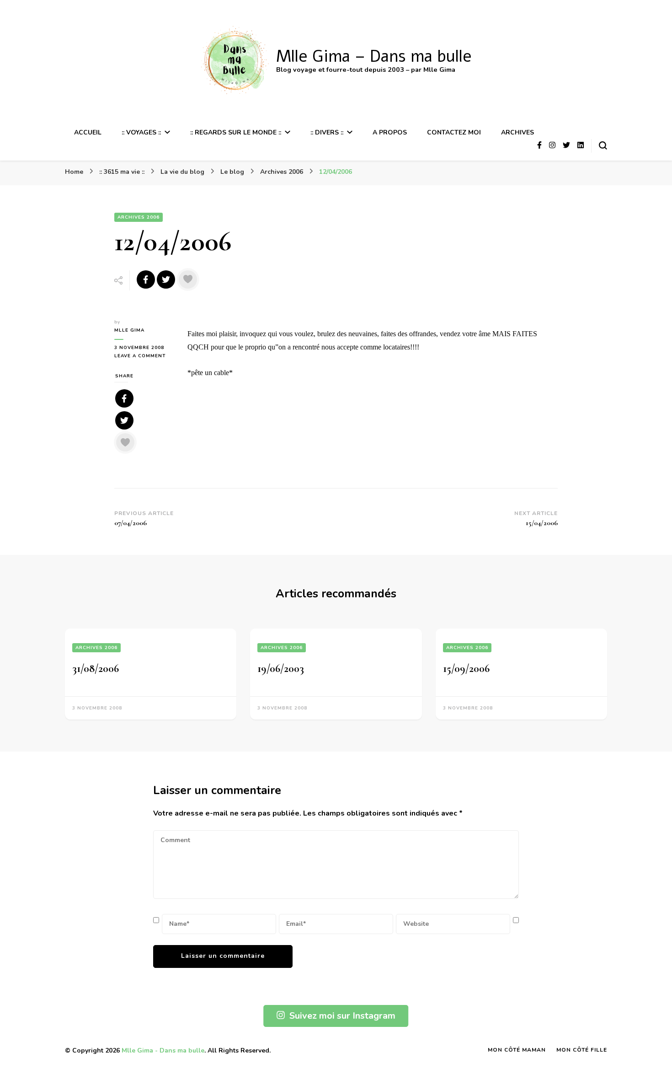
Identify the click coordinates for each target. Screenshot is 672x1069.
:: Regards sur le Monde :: (235, 132)
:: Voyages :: (141, 132)
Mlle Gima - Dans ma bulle (163, 1050)
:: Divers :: (326, 132)
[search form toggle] (603, 145)
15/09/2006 (466, 668)
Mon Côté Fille (581, 1049)
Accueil (87, 132)
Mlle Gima (129, 330)
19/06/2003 (280, 668)
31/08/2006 (95, 668)
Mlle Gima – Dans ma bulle (374, 56)
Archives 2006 (138, 217)
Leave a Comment (144, 356)
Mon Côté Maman (517, 1049)
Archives (517, 132)
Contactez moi (454, 132)
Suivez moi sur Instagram (342, 1016)
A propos (390, 132)
